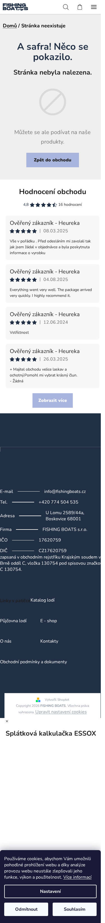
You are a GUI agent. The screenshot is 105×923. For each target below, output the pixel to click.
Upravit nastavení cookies (61, 712)
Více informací (77, 877)
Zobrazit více (52, 400)
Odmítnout (26, 909)
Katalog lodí (43, 600)
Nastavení (50, 891)
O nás (5, 641)
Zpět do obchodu (52, 160)
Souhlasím (74, 909)
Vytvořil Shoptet (57, 699)
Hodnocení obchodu (52, 192)
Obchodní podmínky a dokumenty (33, 662)
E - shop (48, 621)
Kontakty (49, 641)
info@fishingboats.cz (65, 491)
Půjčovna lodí (13, 621)
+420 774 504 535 (58, 502)
